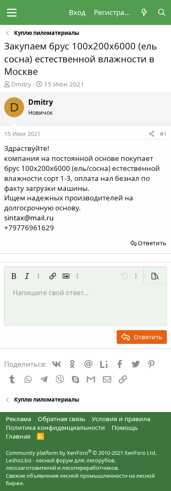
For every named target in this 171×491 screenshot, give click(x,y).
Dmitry (21, 84)
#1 (163, 134)
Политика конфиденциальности (55, 427)
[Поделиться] (151, 133)
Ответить (152, 243)
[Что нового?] (144, 12)
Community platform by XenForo (81, 452)
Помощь (125, 427)
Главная (18, 436)
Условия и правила (121, 419)
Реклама (18, 419)
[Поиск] (161, 12)
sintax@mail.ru (29, 217)
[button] (12, 12)
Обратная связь (62, 419)
